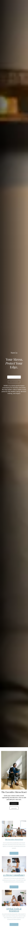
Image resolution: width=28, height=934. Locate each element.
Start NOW (14, 853)
